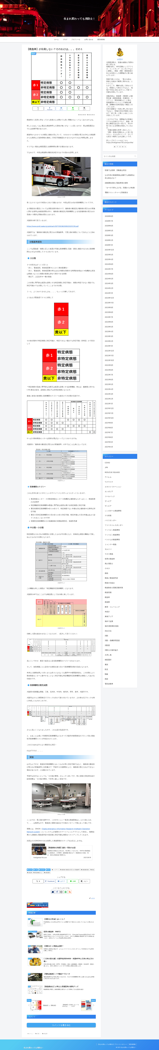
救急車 (30, 872)
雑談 (49, 869)
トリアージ (56, 869)
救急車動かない (39, 872)
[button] (84, 109)
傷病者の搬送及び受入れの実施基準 (71, 869)
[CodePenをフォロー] (61, 892)
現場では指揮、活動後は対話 (115, 170)
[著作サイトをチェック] (53, 892)
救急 (93, 869)
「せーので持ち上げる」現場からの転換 (120, 188)
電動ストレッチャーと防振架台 (116, 192)
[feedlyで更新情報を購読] (65, 892)
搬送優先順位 (85, 869)
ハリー (120, 59)
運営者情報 (132, 1044)
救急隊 (30, 869)
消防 (36, 869)
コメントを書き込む (61, 1025)
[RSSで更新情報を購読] (70, 892)
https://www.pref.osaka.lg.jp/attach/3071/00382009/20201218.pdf (53, 226)
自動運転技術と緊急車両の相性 (116, 183)
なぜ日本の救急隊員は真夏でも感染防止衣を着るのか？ (120, 176)
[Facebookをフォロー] (57, 892)
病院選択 (42, 869)
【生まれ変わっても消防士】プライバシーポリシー (112, 1044)
